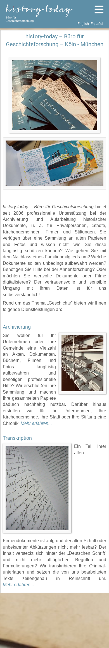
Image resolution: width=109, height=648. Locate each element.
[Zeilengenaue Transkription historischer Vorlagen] (37, 488)
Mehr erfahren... (36, 423)
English (83, 24)
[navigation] (75, 10)
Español (97, 24)
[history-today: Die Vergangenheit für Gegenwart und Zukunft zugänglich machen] (54, 163)
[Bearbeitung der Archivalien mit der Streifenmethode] (82, 363)
